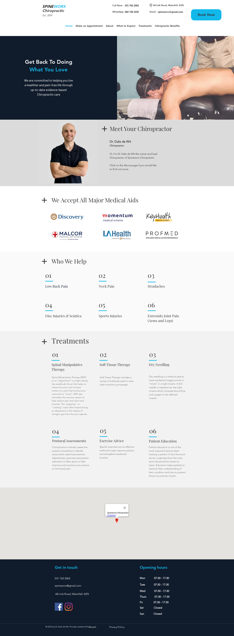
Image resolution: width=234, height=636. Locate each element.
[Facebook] (59, 607)
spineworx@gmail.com (68, 585)
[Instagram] (69, 607)
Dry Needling (159, 364)
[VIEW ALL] (53, 11)
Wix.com (92, 626)
